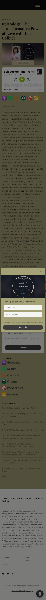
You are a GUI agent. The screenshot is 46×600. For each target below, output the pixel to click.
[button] (41, 271)
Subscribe (23, 327)
